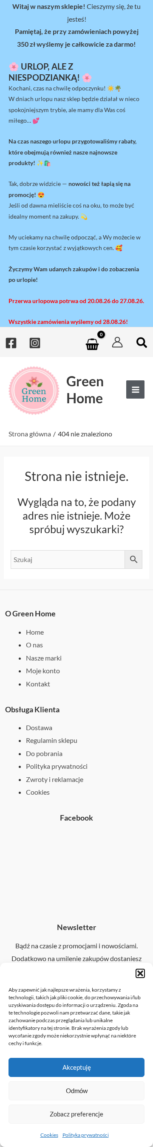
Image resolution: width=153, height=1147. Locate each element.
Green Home (85, 389)
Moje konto (43, 670)
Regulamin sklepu (51, 740)
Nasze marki (44, 658)
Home (35, 632)
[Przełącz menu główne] (135, 389)
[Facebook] (11, 343)
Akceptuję (76, 1067)
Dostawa (39, 727)
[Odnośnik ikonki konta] (117, 342)
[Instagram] (35, 343)
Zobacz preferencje (76, 1114)
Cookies (49, 1135)
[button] (140, 973)
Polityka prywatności (85, 1135)
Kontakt (38, 684)
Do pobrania (44, 753)
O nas (34, 645)
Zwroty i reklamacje (54, 779)
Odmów (77, 1090)
